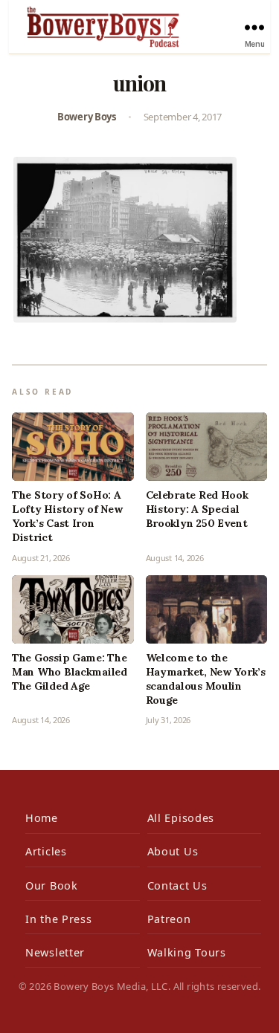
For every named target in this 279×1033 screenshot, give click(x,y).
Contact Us (177, 885)
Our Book (51, 885)
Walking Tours (186, 952)
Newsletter (55, 952)
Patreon (169, 919)
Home (41, 818)
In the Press (58, 919)
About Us (173, 851)
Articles (46, 851)
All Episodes (181, 818)
